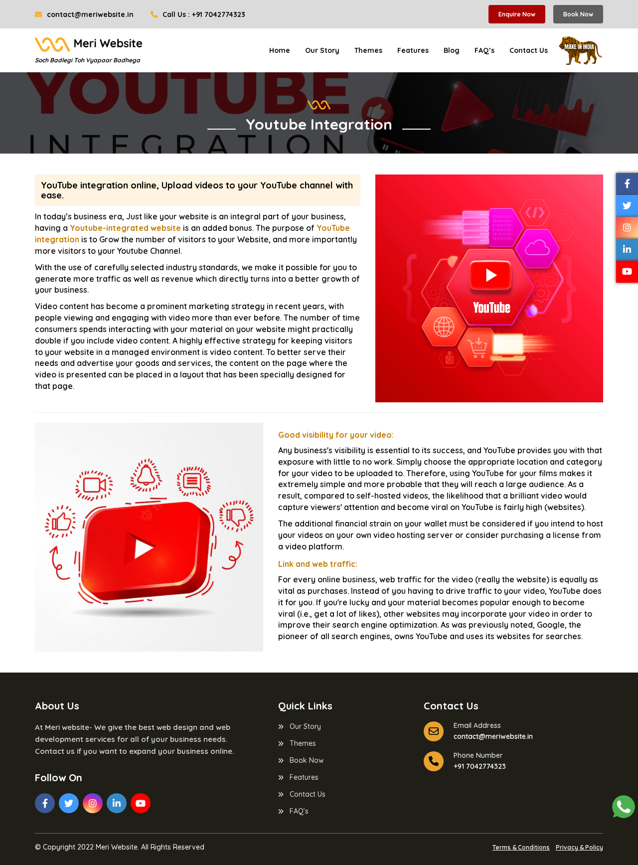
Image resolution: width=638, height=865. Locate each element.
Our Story (322, 50)
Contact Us (528, 50)
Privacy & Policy (579, 847)
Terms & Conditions (521, 847)
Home (279, 50)
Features (413, 50)
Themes (368, 50)
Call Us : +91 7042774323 (202, 14)
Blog (452, 50)
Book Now (578, 14)
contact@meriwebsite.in (89, 14)
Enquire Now (516, 14)
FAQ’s (484, 50)
